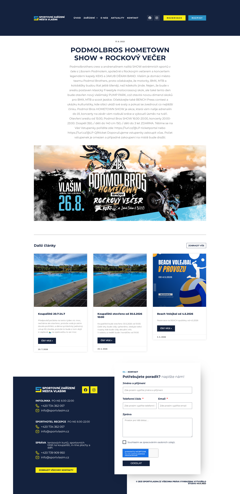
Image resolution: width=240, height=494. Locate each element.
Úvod (77, 18)
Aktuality (117, 18)
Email (162, 398)
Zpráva (127, 414)
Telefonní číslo (132, 398)
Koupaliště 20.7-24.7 (51, 313)
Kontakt (132, 18)
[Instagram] (157, 18)
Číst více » (47, 340)
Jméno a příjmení (134, 383)
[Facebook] (150, 18)
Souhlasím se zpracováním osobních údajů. (151, 442)
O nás (104, 18)
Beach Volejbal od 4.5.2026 (175, 313)
